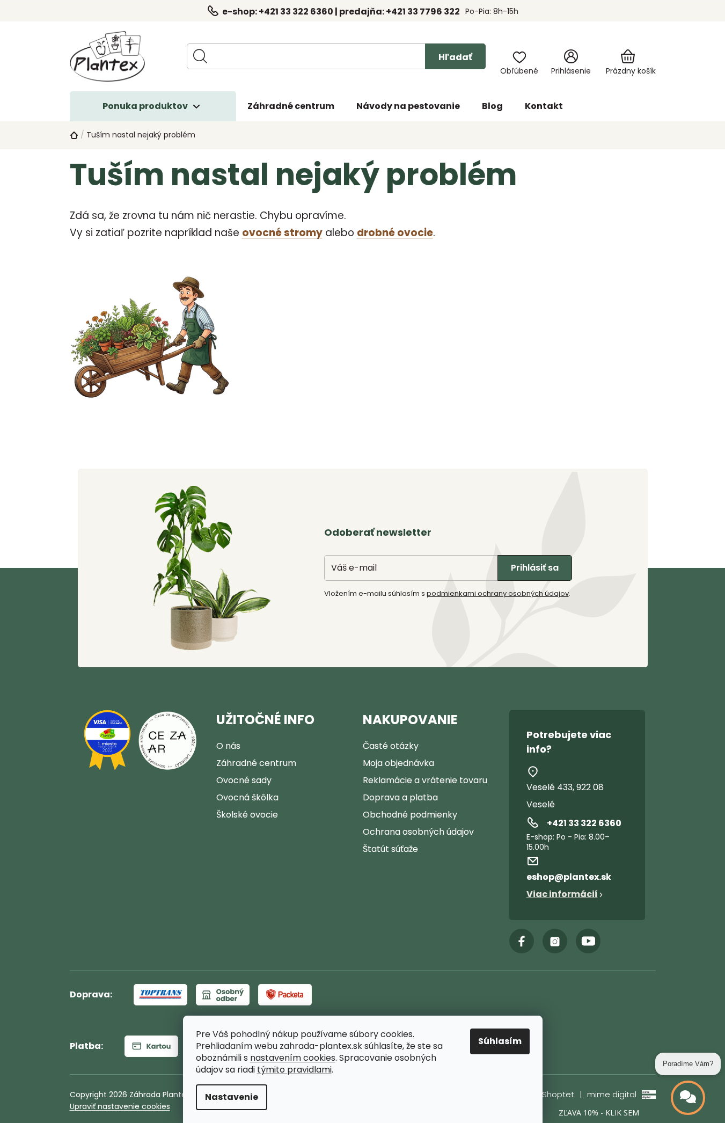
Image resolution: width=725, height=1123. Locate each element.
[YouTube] (588, 941)
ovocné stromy (282, 232)
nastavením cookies (292, 1058)
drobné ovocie (395, 232)
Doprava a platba (400, 797)
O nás (228, 746)
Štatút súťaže (390, 849)
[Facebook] (521, 941)
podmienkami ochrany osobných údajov (498, 593)
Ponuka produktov (145, 106)
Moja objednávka (398, 763)
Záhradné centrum (256, 763)
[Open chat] (688, 1098)
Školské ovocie (247, 814)
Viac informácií (562, 894)
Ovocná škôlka (247, 797)
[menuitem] (291, 106)
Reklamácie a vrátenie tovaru (425, 780)
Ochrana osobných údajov (418, 832)
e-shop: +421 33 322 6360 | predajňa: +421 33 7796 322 (341, 11)
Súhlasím (500, 1041)
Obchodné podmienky (410, 814)
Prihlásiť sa (535, 568)
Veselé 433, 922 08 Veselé (565, 796)
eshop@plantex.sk (568, 877)
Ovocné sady (244, 780)
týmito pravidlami (294, 1070)
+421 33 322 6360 (584, 823)
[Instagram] (555, 941)
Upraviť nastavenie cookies (120, 1106)
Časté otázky (391, 746)
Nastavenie (231, 1097)
